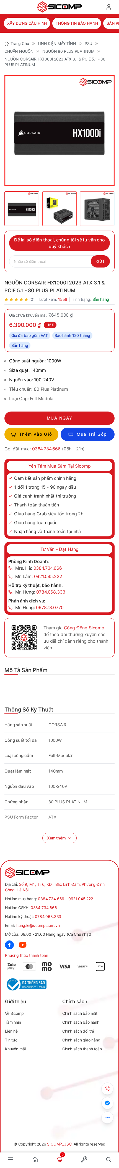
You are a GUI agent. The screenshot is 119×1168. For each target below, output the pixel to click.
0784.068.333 (48, 916)
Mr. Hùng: (39, 607)
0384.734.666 (46, 448)
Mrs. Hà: (38, 568)
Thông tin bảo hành (77, 23)
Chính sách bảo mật (79, 1013)
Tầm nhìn (13, 1022)
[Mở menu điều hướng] (10, 1159)
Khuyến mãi (15, 1048)
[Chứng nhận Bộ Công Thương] (32, 984)
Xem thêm (56, 838)
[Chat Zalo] (107, 1117)
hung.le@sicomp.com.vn (38, 925)
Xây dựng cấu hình (27, 23)
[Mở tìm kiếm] (108, 1159)
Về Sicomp (14, 1013)
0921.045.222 (80, 898)
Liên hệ (11, 1031)
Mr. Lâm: (38, 576)
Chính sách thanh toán (82, 1048)
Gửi (100, 261)
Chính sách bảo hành (80, 1022)
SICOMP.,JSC (59, 1144)
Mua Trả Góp (92, 434)
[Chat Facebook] (107, 1103)
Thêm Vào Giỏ (35, 434)
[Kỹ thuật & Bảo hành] (107, 1089)
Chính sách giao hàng (81, 1040)
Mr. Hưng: (40, 592)
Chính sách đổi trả (78, 1031)
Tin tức (11, 1040)
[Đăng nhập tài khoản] (109, 7)
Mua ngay (60, 418)
